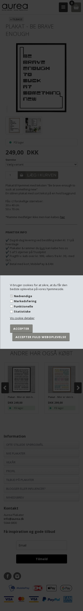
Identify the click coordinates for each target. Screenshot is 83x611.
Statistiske (22, 311)
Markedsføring (25, 301)
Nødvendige (23, 296)
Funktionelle (23, 306)
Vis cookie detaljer (22, 318)
